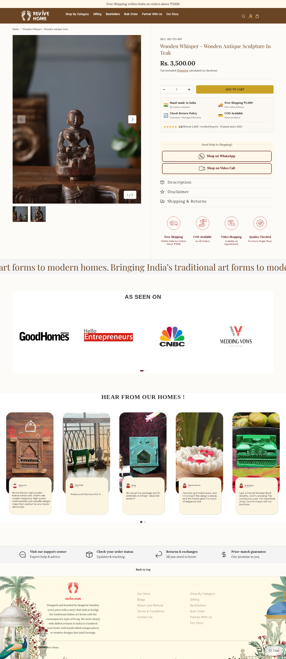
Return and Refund (150, 605)
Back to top (143, 569)
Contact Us (145, 617)
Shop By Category (202, 594)
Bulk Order (197, 611)
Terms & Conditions (150, 611)
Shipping (182, 70)
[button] (257, 16)
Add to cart (234, 89)
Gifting (194, 599)
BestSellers (198, 605)
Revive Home (51, 647)
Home (15, 29)
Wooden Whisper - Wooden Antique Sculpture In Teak (46, 29)
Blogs (141, 599)
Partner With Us (201, 617)
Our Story (143, 594)
